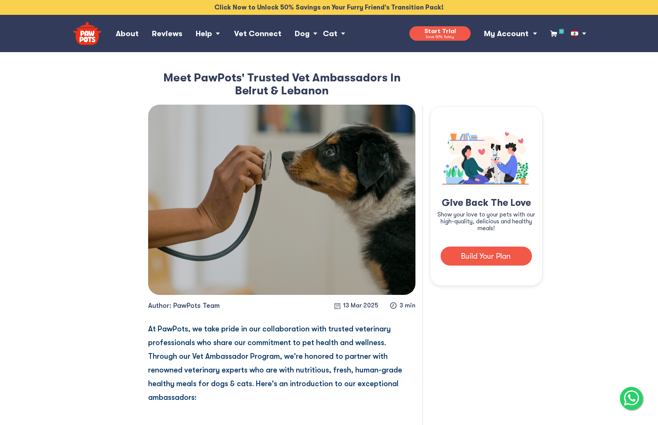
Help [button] (204, 33)
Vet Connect (257, 33)
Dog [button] (302, 33)
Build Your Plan (486, 256)
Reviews (167, 33)
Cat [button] (330, 33)
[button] (574, 33)
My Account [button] (506, 33)
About (127, 33)
